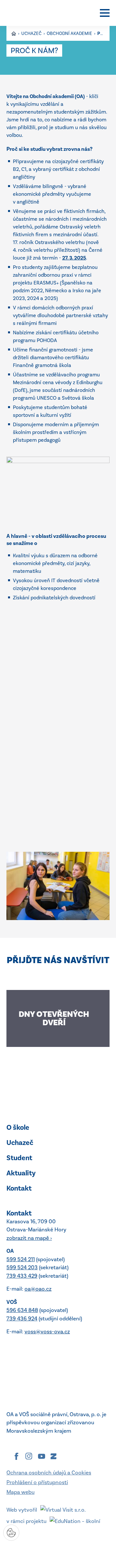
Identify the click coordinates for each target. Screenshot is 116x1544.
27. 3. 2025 (74, 258)
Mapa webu (20, 1492)
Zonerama (53, 1456)
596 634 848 (22, 1310)
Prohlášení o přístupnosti (37, 1482)
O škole (17, 1127)
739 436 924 (21, 1318)
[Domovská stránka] (33, 13)
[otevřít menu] (104, 12)
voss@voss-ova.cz (47, 1331)
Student (19, 1157)
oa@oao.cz (38, 1288)
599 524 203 (22, 1267)
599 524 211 (20, 1259)
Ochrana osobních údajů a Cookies (48, 1472)
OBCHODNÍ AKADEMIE (70, 33)
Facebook (16, 1456)
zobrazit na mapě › (29, 1238)
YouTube (41, 1456)
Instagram (29, 1456)
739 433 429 (21, 1275)
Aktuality (21, 1173)
